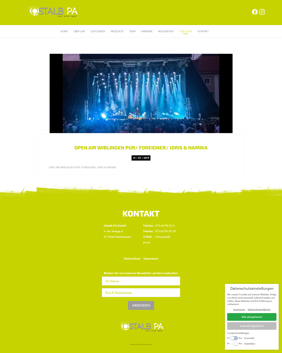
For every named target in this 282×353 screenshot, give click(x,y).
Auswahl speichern (252, 326)
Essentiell (249, 338)
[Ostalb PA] (52, 16)
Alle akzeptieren (252, 317)
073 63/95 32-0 (165, 226)
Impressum (151, 259)
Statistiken (249, 343)
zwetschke (147, 344)
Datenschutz (132, 259)
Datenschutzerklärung (259, 309)
